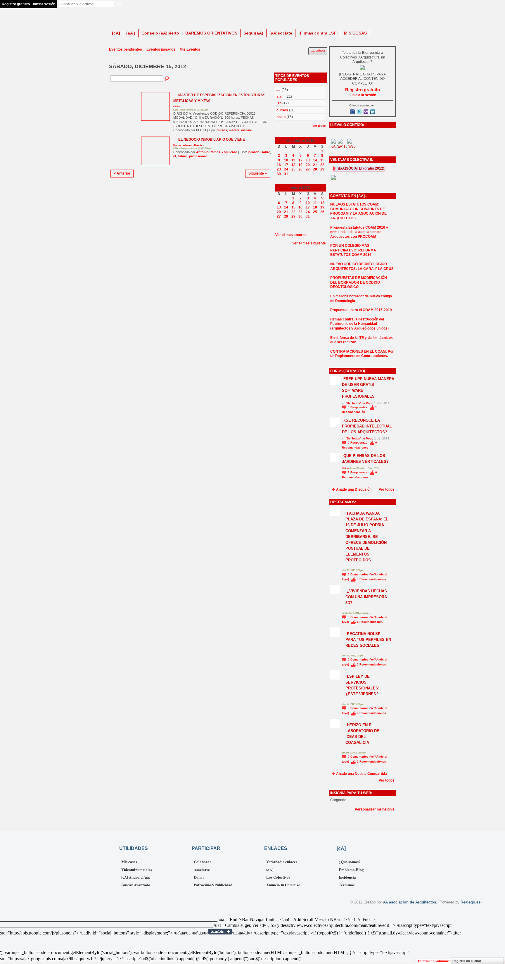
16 (279, 165)
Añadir (320, 51)
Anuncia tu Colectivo (283, 884)
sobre (265, 152)
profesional (198, 156)
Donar (199, 877)
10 (286, 160)
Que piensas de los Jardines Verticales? (365, 458)
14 (315, 160)
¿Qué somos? (350, 861)
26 (300, 169)
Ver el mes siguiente (309, 243)
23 (279, 169)
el (174, 156)
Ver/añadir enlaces (281, 861)
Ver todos (319, 125)
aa (278, 90)
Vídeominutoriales (136, 869)
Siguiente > (257, 173)
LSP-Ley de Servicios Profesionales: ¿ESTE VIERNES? (362, 685)
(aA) (269, 869)
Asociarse (202, 869)
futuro (182, 156)
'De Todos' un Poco (359, 403)
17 (286, 165)
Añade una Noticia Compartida (361, 774)
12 (300, 160)
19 (300, 165)
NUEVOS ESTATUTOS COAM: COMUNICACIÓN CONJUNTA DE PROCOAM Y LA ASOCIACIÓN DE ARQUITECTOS (358, 211)
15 (322, 160)
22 (322, 165)
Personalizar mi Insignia (375, 809)
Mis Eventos (190, 49)
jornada (254, 152)
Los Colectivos (278, 877)
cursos (222, 130)
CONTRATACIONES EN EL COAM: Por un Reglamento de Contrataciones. (362, 353)
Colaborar (202, 861)
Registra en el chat (466, 961)
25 (293, 169)
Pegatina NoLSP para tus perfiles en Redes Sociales (368, 640)
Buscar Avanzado (135, 884)
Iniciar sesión (44, 4)
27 (308, 169)
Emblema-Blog (351, 869)
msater (234, 130)
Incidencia (347, 877)
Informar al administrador (438, 961)
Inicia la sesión (364, 95)
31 (286, 174)
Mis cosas (129, 861)
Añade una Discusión (353, 489)
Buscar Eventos (167, 79)
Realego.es (470, 902)
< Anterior (122, 173)
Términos (346, 884)
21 (315, 165)
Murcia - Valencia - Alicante (187, 145)
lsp (278, 103)
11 (293, 160)
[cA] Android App (135, 877)
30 (279, 174)
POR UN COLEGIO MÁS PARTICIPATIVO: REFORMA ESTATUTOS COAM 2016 (353, 250)
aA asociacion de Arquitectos (409, 902)
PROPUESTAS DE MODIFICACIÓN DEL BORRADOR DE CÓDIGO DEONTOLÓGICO (358, 282)
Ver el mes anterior (291, 235)
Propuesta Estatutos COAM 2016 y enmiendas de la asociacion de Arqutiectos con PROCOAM (359, 232)
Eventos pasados (160, 49)
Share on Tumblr (220, 931)
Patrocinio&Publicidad (213, 884)
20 (308, 165)
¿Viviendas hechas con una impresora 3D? (366, 597)
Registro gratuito (16, 4)
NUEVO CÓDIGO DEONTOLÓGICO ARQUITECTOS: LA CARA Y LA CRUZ (361, 266)
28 (315, 169)
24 (286, 169)
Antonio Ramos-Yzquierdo (216, 152)
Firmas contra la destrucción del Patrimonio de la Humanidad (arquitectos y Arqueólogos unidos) (359, 323)
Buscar (118, 3)
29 (322, 169)
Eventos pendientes (125, 49)
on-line (246, 130)
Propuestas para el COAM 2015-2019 (361, 310)
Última (346, 468)
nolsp (281, 117)
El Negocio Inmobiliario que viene (211, 139)
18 (293, 165)
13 (308, 160)
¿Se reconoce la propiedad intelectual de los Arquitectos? (367, 426)
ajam (280, 96)
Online (176, 106)
